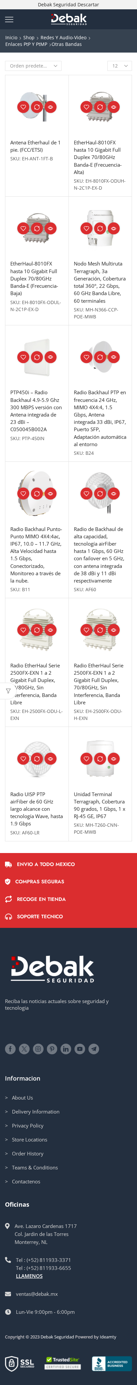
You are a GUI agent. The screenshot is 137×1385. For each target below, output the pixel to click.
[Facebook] (10, 1049)
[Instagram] (38, 1049)
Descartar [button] (88, 4)
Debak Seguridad (57, 1337)
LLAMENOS (29, 1276)
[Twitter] (24, 1049)
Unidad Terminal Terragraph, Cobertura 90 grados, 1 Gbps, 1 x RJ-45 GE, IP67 (99, 805)
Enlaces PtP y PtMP (26, 44)
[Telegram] (93, 1049)
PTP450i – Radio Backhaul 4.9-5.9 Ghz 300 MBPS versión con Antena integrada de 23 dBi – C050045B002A (36, 411)
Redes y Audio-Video (63, 37)
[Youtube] (79, 1049)
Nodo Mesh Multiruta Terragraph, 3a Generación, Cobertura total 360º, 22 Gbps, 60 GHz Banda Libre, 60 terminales (100, 282)
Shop (29, 37)
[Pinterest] (52, 1049)
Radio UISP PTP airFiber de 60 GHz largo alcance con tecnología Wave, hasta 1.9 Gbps (36, 809)
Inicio (11, 37)
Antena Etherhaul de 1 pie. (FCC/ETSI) (35, 146)
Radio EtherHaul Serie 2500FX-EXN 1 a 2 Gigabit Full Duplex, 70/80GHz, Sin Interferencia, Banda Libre (35, 684)
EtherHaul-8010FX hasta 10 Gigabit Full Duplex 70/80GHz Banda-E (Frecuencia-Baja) (34, 278)
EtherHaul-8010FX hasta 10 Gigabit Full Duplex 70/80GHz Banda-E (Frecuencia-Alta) (98, 157)
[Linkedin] (66, 1049)
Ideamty (108, 1337)
